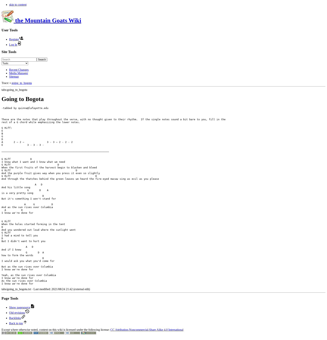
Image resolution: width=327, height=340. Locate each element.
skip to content (17, 4)
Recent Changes (19, 69)
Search (42, 59)
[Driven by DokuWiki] (88, 333)
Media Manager (18, 73)
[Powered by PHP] (40, 333)
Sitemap (14, 76)
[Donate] (25, 333)
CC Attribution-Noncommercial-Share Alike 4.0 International (146, 329)
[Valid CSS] (72, 333)
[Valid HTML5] (56, 333)
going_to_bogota (22, 83)
